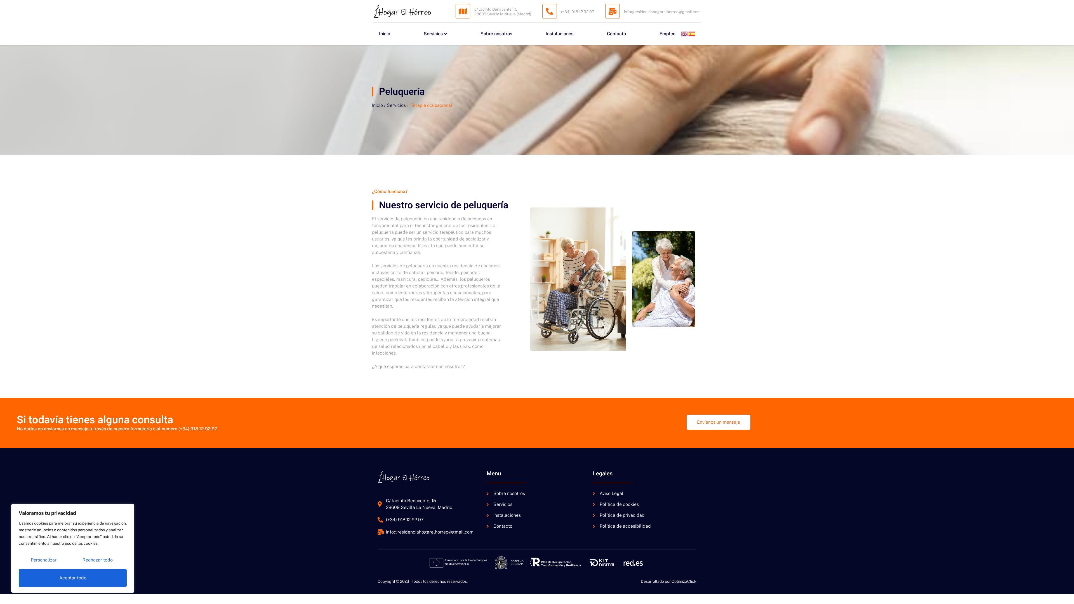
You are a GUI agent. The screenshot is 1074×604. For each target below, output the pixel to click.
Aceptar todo (72, 578)
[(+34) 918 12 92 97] (549, 11)
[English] (684, 33)
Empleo (667, 33)
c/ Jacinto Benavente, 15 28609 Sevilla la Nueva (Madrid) (502, 11)
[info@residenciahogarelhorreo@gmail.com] (612, 11)
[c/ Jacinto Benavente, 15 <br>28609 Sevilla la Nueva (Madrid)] (463, 11)
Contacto (616, 33)
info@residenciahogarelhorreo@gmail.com (662, 12)
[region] (72, 548)
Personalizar (43, 560)
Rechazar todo (98, 560)
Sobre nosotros (496, 33)
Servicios (433, 33)
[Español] (692, 33)
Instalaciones (559, 33)
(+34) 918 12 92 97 (577, 12)
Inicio (384, 33)
